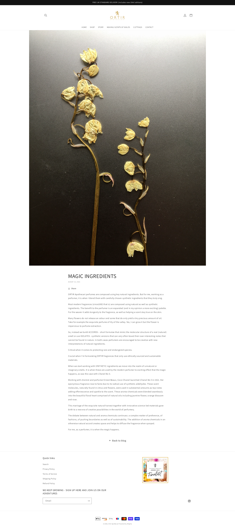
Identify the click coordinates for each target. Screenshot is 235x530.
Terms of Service (50, 474)
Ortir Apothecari (113, 524)
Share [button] (73, 288)
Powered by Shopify (125, 524)
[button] (46, 15)
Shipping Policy (49, 478)
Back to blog (119, 440)
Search (46, 464)
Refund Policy (49, 483)
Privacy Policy (49, 469)
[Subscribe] (89, 501)
